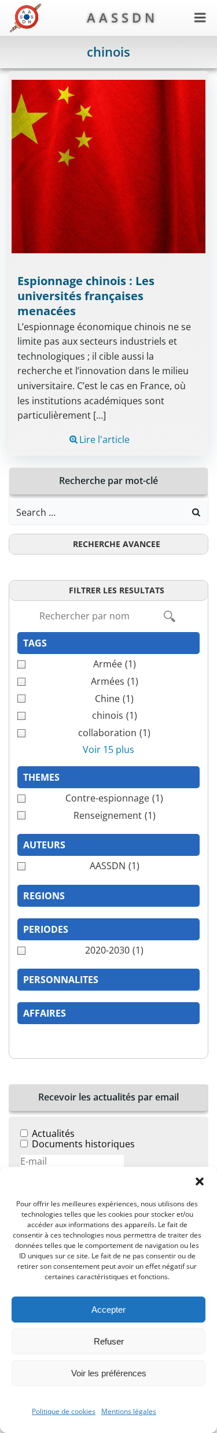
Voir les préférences (108, 1373)
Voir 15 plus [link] (108, 749)
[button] (199, 1181)
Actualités (53, 1133)
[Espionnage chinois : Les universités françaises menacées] (108, 165)
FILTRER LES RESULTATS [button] (116, 590)
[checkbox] (108, 664)
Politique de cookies (63, 1411)
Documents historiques (83, 1144)
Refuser (109, 1341)
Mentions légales (128, 1411)
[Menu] (200, 18)
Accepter (108, 1309)
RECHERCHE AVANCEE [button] (116, 543)
